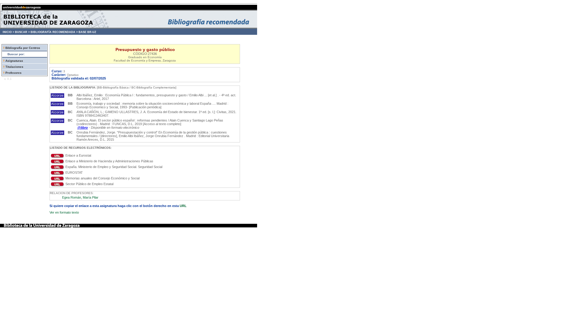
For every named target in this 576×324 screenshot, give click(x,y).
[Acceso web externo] (57, 157)
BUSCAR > (22, 32)
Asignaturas (14, 60)
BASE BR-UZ (87, 32)
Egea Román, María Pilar (80, 197)
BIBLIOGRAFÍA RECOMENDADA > (54, 32)
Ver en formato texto (64, 212)
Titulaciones (14, 66)
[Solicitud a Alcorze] (57, 96)
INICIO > (8, 32)
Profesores (13, 72)
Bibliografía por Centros (22, 48)
